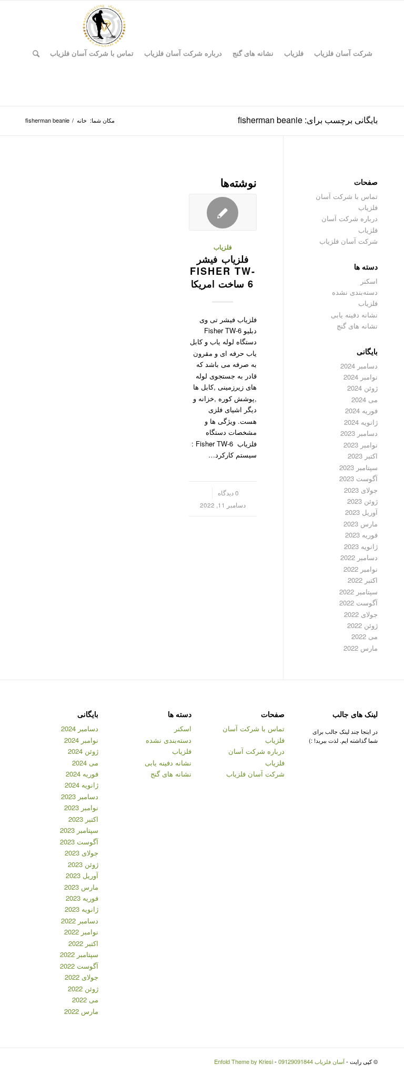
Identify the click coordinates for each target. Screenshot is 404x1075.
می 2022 (364, 636)
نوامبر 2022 (361, 569)
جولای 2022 (361, 614)
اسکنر (369, 281)
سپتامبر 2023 (358, 467)
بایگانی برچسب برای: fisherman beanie (308, 120)
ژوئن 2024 (362, 388)
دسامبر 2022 (359, 557)
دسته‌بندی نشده (355, 292)
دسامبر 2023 (359, 433)
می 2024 (364, 399)
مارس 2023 (361, 524)
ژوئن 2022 (362, 625)
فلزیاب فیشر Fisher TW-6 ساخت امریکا (223, 271)
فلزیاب (223, 247)
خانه (82, 120)
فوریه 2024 (361, 410)
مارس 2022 (361, 648)
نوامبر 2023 (361, 445)
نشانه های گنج (357, 326)
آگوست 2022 (358, 603)
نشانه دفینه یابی (354, 315)
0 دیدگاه (228, 493)
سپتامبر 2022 (358, 591)
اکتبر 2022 (363, 580)
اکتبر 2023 (363, 456)
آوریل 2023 (361, 512)
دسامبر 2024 (359, 366)
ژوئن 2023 (362, 501)
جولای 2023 (361, 490)
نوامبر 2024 (361, 377)
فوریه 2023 (361, 535)
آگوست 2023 (358, 478)
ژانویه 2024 (361, 422)
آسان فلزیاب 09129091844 (311, 1061)
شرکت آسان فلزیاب (348, 241)
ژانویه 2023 (361, 546)
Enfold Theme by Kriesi (243, 1061)
